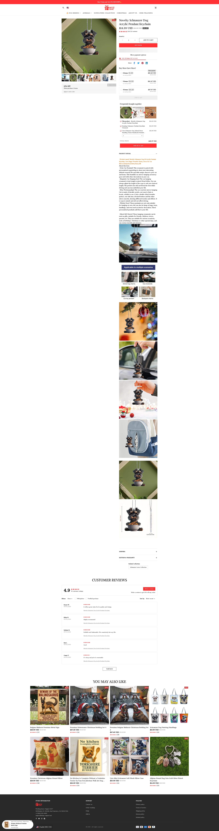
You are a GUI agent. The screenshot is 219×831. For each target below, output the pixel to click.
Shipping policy (140, 811)
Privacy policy (140, 804)
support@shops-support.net (44, 815)
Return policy (140, 814)
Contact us (89, 804)
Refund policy (140, 817)
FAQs (87, 811)
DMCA (88, 814)
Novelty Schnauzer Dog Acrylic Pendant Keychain (97, 610)
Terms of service (141, 807)
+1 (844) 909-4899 (41, 813)
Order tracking (90, 807)
